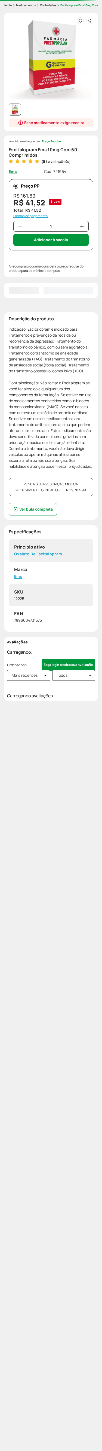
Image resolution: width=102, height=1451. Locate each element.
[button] (51, 59)
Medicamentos (26, 5)
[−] (20, 226)
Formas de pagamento (30, 216)
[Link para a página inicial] (8, 5)
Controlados (48, 5)
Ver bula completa (36, 509)
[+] (81, 226)
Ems (18, 576)
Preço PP (30, 186)
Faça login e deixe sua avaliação (68, 664)
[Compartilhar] (89, 20)
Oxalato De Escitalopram (38, 554)
